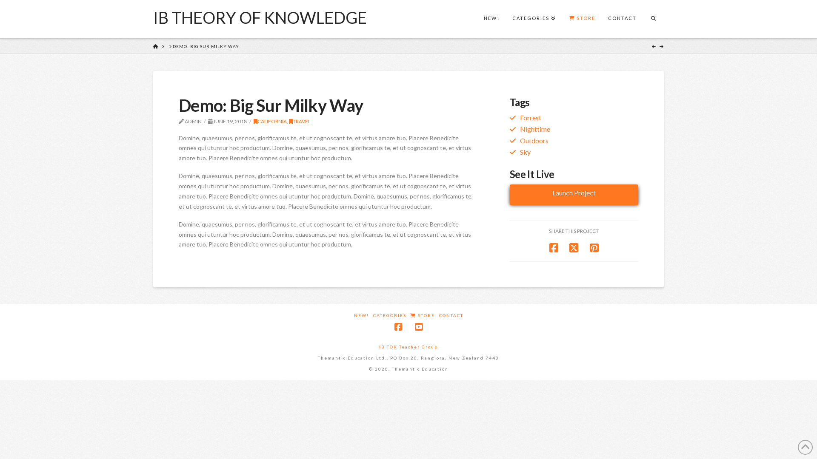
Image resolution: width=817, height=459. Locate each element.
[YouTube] (419, 327)
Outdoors (534, 140)
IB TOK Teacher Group (408, 346)
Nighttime (535, 129)
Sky (525, 152)
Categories (389, 315)
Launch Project (574, 193)
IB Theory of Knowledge (260, 17)
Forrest (530, 117)
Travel (302, 121)
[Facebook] (398, 327)
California (272, 121)
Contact (451, 315)
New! (361, 315)
